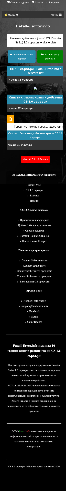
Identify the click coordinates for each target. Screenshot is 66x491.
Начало (12, 14)
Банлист (34, 195)
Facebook (34, 311)
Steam (34, 316)
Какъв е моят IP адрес (34, 241)
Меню (55, 14)
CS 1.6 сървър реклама (51, 56)
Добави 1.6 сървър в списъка (34, 225)
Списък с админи (19, 2)
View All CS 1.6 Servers (35, 159)
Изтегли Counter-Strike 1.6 (34, 235)
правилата (34, 411)
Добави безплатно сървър (22, 56)
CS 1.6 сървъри (34, 190)
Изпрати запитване (35, 300)
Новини (34, 200)
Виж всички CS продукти (35, 281)
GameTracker (34, 321)
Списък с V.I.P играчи (46, 2)
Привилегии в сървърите (34, 220)
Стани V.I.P (34, 184)
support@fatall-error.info (34, 306)
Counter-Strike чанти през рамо (34, 271)
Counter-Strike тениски (35, 260)
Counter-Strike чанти (34, 265)
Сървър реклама (34, 230)
